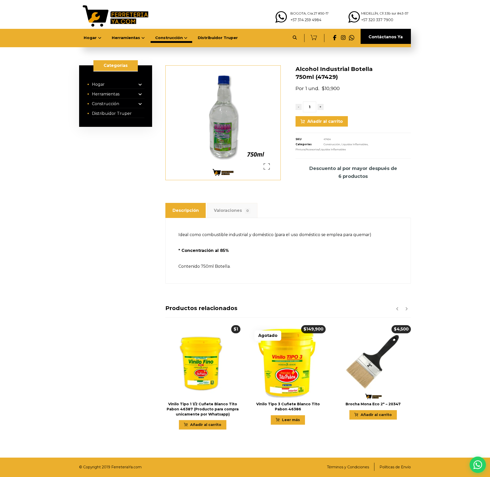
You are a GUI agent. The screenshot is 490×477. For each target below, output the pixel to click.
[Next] (406, 309)
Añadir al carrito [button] (205, 424)
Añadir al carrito (325, 121)
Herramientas (105, 94)
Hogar (98, 84)
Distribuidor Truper (112, 113)
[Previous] (397, 309)
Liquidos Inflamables (354, 144)
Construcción (332, 144)
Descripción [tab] (186, 210)
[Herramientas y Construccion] (115, 16)
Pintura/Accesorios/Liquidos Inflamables (321, 149)
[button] (334, 38)
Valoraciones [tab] (231, 210)
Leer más (291, 420)
